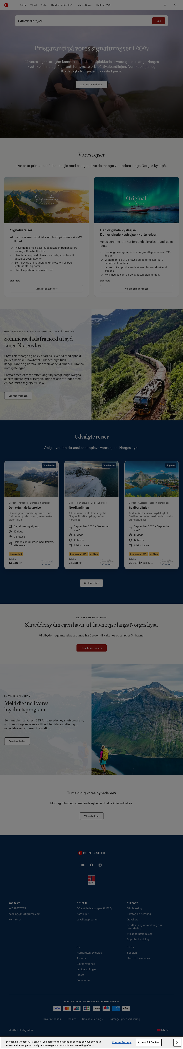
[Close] (177, 1042)
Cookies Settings (121, 1042)
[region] (91, 1042)
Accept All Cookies (149, 1042)
